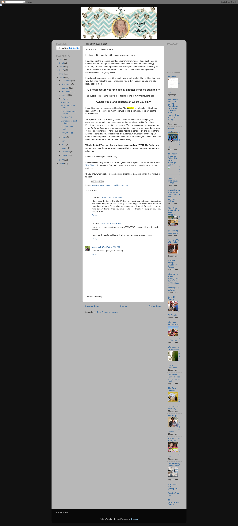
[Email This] (92, 181)
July (64, 99)
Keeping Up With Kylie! (173, 241)
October (65, 88)
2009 (61, 160)
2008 (61, 163)
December (66, 81)
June (64, 137)
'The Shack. (90, 165)
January (65, 155)
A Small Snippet (171, 261)
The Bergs (173, 416)
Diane (94, 247)
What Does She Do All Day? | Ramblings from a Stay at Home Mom (173, 106)
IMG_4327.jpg (67, 133)
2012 (61, 70)
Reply (94, 215)
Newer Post (92, 306)
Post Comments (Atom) (107, 312)
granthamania (98, 185)
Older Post (154, 306)
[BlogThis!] (95, 181)
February (66, 152)
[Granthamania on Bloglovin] (68, 49)
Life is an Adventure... (173, 323)
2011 (61, 74)
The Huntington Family (173, 502)
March (65, 148)
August (65, 95)
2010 (61, 77)
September (67, 91)
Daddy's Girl (66, 117)
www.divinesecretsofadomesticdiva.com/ (174, 193)
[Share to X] (97, 181)
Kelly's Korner (171, 130)
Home (123, 306)
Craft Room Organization (173, 266)
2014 (61, 63)
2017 (61, 59)
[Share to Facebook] (100, 181)
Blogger (134, 519)
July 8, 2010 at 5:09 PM (111, 197)
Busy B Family (171, 298)
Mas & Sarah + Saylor (174, 439)
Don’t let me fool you (173, 200)
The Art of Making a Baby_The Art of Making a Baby (172, 159)
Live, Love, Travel (173, 275)
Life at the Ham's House (174, 376)
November (66, 84)
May (64, 141)
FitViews (172, 77)
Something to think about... (69, 122)
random (124, 185)
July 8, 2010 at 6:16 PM (110, 223)
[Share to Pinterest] (102, 181)
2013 (61, 67)
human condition (113, 185)
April (64, 144)
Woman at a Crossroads (173, 348)
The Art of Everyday (172, 389)
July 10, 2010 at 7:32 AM (109, 247)
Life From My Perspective (174, 465)
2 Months (65, 102)
